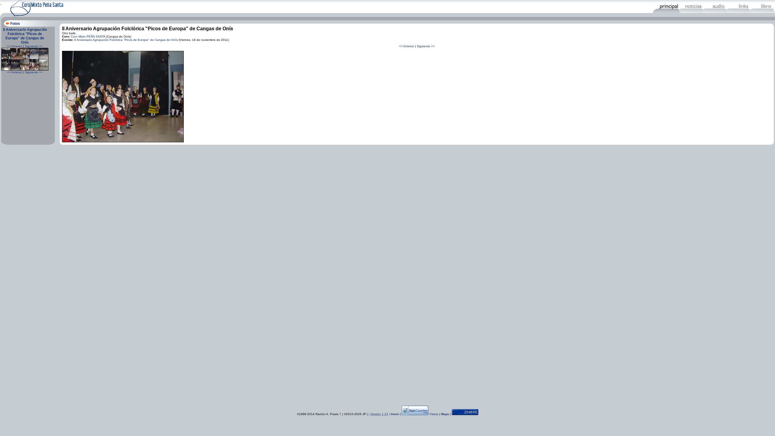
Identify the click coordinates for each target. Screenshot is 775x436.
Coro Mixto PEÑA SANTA (88, 36)
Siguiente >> (34, 46)
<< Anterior (14, 46)
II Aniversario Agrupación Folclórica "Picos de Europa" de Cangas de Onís (25, 36)
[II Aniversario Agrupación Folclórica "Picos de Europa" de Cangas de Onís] (6, 58)
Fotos (15, 23)
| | (380, 414)
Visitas (433, 414)
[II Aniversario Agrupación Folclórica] (123, 141)
